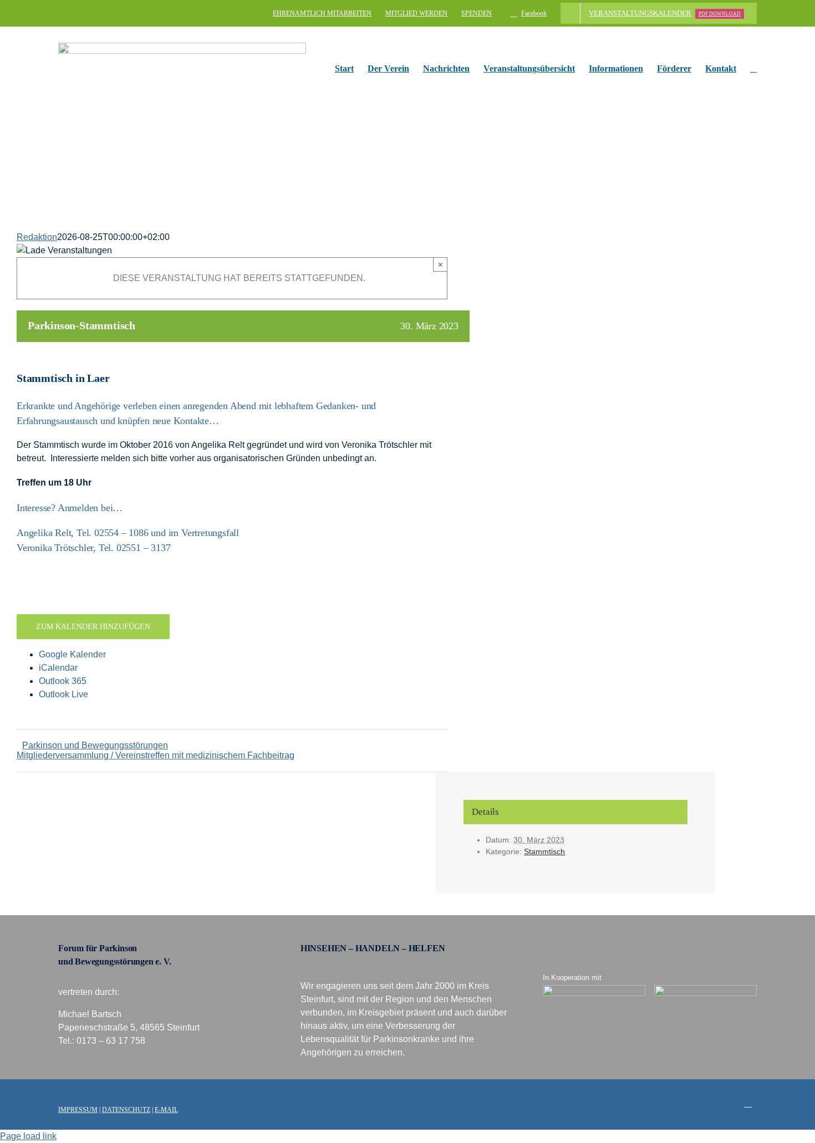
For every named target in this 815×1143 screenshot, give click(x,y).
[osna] (705, 989)
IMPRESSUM (78, 1110)
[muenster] (594, 989)
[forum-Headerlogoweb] (182, 47)
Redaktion (37, 237)
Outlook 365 (62, 681)
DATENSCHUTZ (126, 1110)
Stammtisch (544, 851)
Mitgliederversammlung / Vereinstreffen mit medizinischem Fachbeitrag (155, 755)
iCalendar (58, 667)
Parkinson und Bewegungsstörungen (95, 745)
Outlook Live (63, 694)
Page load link (28, 1136)
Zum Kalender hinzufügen (93, 626)
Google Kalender (72, 654)
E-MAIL (166, 1110)
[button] (753, 68)
